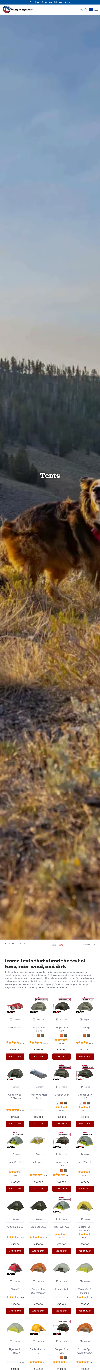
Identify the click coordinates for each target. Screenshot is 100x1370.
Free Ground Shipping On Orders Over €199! (50, 2)
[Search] (77, 10)
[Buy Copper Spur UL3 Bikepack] (15, 1073)
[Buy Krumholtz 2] (61, 1268)
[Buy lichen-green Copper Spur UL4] (61, 1141)
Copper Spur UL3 (85, 1096)
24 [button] (16, 943)
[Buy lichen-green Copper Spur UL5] (61, 1328)
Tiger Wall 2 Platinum (15, 1351)
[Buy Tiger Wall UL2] (15, 1141)
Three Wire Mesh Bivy (38, 1096)
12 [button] (13, 943)
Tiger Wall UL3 (62, 1227)
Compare (16, 1019)
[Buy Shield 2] (15, 1268)
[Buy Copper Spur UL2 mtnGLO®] (85, 1328)
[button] (81, 10)
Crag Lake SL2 (15, 1227)
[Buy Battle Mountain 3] (38, 1328)
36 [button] (20, 943)
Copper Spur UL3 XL (38, 1029)
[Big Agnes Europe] (17, 10)
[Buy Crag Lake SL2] (15, 1206)
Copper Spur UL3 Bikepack (15, 1096)
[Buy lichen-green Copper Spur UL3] (85, 1073)
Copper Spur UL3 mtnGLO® (38, 1291)
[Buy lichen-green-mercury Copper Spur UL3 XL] (38, 1006)
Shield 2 (15, 1289)
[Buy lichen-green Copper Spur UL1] (61, 1073)
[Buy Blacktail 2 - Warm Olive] (85, 1206)
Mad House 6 (15, 1027)
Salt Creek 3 (38, 1162)
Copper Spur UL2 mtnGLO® (84, 1351)
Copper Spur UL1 (62, 1096)
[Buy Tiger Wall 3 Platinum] (85, 1268)
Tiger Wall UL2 (15, 1162)
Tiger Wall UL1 (84, 1162)
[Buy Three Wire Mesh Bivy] (38, 1073)
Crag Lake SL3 (38, 1227)
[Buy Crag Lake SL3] (38, 1206)
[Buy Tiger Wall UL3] (61, 1206)
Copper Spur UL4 (62, 1163)
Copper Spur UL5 (62, 1351)
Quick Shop (38, 1056)
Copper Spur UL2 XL (85, 1029)
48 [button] (24, 943)
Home (53, 944)
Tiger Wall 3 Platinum (84, 1291)
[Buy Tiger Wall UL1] (85, 1141)
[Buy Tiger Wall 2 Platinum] (15, 1328)
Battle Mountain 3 (38, 1351)
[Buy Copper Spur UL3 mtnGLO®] (38, 1268)
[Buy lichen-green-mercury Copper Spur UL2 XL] (85, 1006)
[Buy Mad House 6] (15, 1006)
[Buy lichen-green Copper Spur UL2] (61, 1006)
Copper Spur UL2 (62, 1029)
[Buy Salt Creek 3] (38, 1141)
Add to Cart (15, 1056)
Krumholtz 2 (61, 1289)
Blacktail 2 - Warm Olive (84, 1228)
